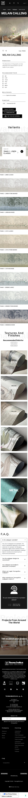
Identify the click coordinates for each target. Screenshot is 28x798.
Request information (9, 109)
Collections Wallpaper (18, 732)
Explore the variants (11, 95)
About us (4, 731)
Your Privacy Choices (11, 794)
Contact (14, 646)
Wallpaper (15, 9)
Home (4, 9)
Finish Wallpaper (19, 735)
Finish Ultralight (19, 739)
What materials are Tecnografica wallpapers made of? (11, 578)
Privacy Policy (4, 773)
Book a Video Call (16, 605)
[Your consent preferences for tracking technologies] (25, 795)
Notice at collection (7, 796)
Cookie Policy (24, 773)
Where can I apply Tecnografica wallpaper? (11, 572)
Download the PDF (9, 103)
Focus (3, 737)
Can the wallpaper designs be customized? (10, 559)
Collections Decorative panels (19, 742)
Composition (6, 762)
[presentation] (14, 152)
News (3, 735)
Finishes (17, 751)
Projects (17, 749)
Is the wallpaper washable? (10, 540)
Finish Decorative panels (19, 746)
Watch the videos (16, 604)
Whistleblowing (14, 775)
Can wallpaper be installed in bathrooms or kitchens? (10, 565)
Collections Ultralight (20, 737)
